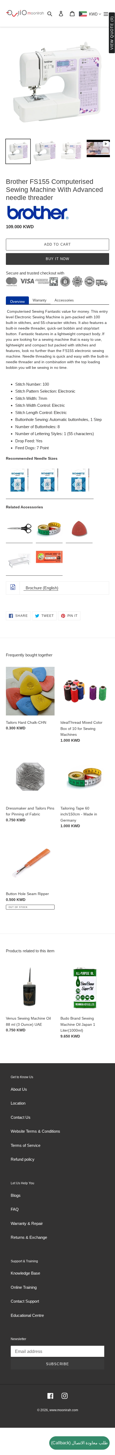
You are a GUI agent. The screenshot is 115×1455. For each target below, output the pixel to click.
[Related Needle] (49, 573)
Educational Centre (27, 1315)
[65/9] (20, 496)
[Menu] (106, 13)
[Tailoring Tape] (49, 540)
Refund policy (22, 1159)
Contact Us (20, 1117)
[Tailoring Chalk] (79, 540)
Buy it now (57, 259)
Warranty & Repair (27, 1223)
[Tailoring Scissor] (19, 540)
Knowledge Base (25, 1273)
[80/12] (35, 496)
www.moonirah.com (63, 1410)
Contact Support (25, 1301)
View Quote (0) (112, 33)
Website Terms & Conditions (35, 1131)
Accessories (64, 300)
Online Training (24, 1287)
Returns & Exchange (29, 1237)
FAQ (15, 1209)
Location (18, 1103)
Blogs (16, 1195)
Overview (17, 302)
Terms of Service (25, 1145)
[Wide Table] (21, 573)
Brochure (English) (41, 588)
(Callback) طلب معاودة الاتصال (79, 1443)
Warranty (40, 300)
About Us (19, 1089)
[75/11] (49, 496)
